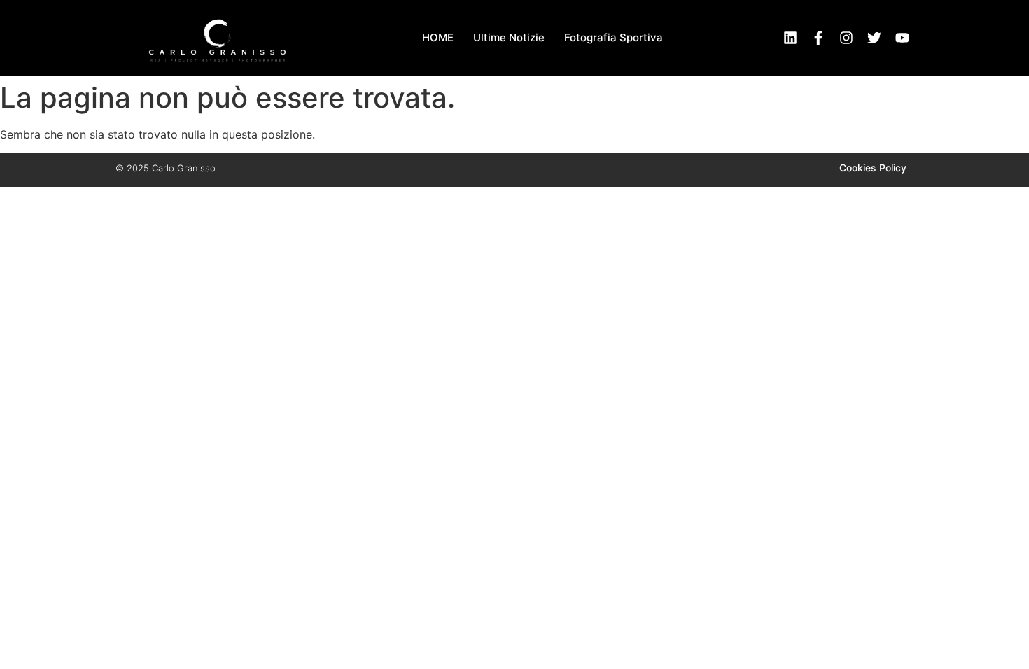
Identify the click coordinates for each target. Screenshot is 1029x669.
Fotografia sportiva (613, 37)
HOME (438, 37)
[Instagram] (846, 38)
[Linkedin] (790, 38)
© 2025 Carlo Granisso (165, 168)
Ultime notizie (509, 37)
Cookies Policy (872, 168)
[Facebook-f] (818, 38)
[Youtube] (902, 38)
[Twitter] (874, 38)
